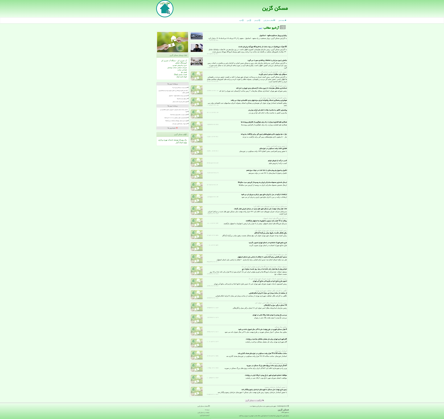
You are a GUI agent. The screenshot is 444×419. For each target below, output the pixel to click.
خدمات (170, 140)
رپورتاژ (181, 140)
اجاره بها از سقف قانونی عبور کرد (180, 124)
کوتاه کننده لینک (181, 77)
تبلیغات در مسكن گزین (203, 412)
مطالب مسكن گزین (268, 20)
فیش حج (184, 72)
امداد (181, 142)
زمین (248, 20)
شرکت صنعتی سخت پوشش (177, 67)
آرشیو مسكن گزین (204, 415)
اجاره (240, 20)
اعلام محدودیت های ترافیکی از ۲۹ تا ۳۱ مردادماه (176, 118)
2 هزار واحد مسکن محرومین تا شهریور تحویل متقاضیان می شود (174, 110)
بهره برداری (162, 140)
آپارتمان (256, 20)
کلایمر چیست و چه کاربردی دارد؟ (180, 87)
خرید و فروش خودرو (180, 65)
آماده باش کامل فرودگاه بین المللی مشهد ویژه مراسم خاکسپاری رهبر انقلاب (173, 91)
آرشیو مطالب (272, 28)
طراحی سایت (182, 70)
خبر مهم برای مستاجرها (182, 99)
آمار (177, 142)
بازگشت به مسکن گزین (253, 400)
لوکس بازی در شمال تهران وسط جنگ (179, 114)
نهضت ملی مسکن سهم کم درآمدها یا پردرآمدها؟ (176, 121)
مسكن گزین (275, 8)
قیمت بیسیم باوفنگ (180, 74)
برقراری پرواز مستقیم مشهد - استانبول (178, 95)
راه (185, 140)
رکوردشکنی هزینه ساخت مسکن (180, 102)
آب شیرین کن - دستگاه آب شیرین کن (174, 60)
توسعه (175, 140)
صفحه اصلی (282, 20)
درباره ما (207, 409)
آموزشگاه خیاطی (181, 63)
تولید (185, 142)
